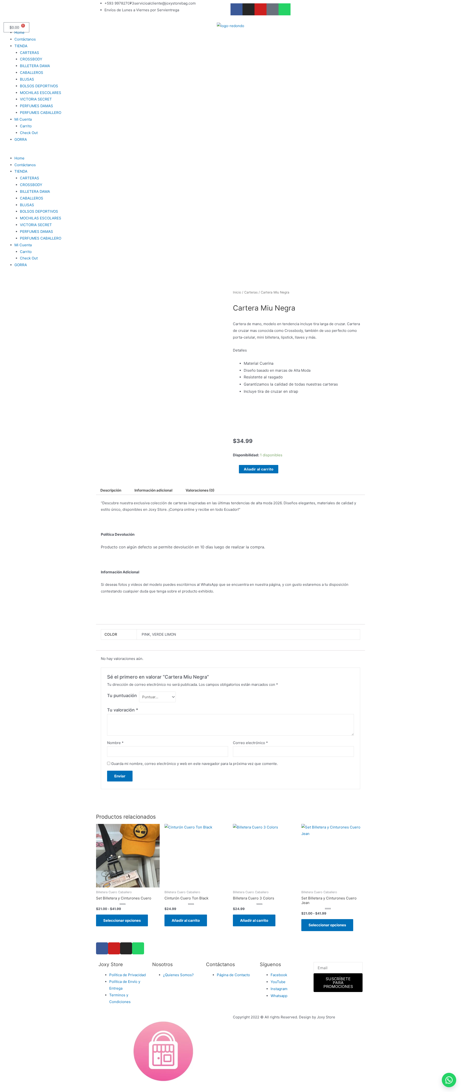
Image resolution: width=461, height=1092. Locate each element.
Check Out (29, 132)
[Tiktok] (273, 9)
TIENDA (20, 46)
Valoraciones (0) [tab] (200, 490)
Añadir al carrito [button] (186, 920)
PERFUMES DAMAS (36, 106)
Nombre (115, 742)
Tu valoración (122, 709)
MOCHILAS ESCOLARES (40, 92)
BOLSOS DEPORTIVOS (39, 86)
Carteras (251, 292)
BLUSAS (27, 79)
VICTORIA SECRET (36, 99)
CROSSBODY (31, 59)
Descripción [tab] (110, 490)
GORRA (20, 139)
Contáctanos (25, 39)
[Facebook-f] (236, 9)
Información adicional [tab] (153, 490)
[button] (230, 151)
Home (19, 32)
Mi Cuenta (23, 119)
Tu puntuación (122, 695)
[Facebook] (102, 948)
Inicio (237, 292)
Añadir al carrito (258, 469)
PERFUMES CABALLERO (40, 112)
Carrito (26, 126)
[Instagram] (249, 9)
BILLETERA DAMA (35, 66)
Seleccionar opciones (122, 920)
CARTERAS (29, 52)
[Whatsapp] (285, 9)
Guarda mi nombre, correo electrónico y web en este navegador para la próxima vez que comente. (194, 763)
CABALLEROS (31, 72)
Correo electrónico (250, 742)
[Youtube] (261, 9)
